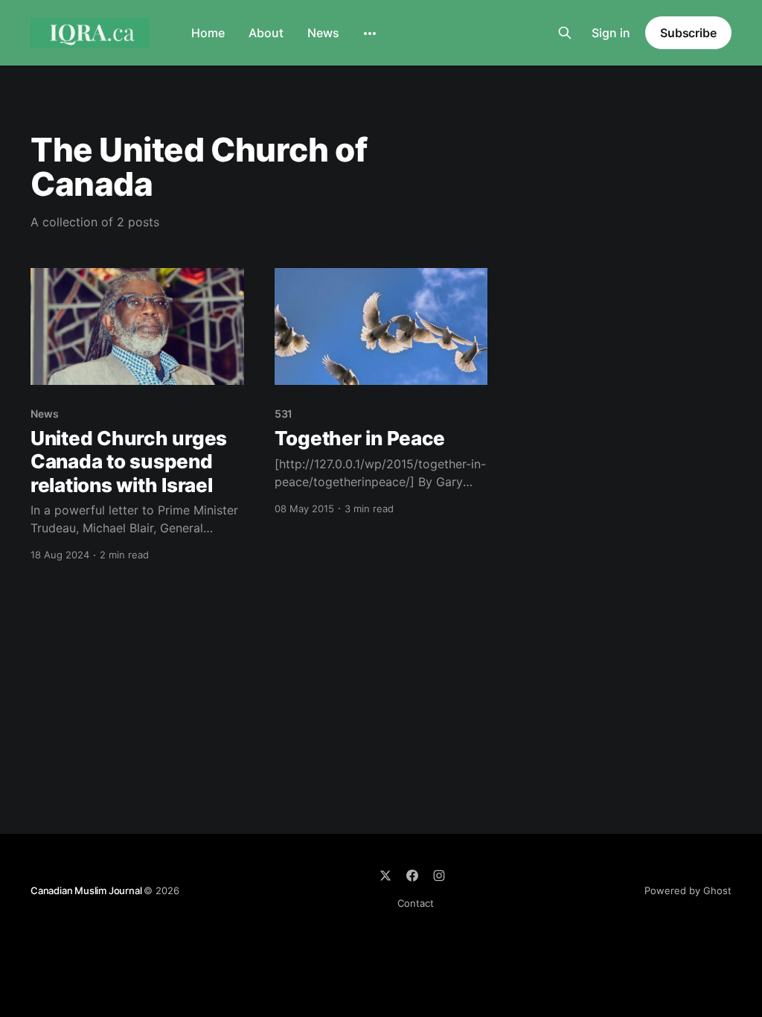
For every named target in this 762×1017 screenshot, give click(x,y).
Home (208, 32)
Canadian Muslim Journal (87, 890)
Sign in (611, 32)
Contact (415, 903)
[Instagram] (439, 875)
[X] (385, 875)
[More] (370, 33)
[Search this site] (565, 33)
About (266, 32)
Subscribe (688, 32)
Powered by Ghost (687, 890)
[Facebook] (412, 875)
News (323, 32)
